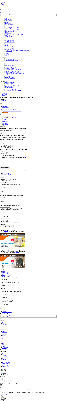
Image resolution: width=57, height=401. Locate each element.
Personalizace (3, 399)
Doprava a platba (4, 332)
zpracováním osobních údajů (8, 316)
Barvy (3, 173)
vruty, (9, 174)
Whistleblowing (4, 348)
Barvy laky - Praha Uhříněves (6, 360)
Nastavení (2, 394)
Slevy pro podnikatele (5, 333)
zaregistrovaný (6, 250)
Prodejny (3, 81)
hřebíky (11, 174)
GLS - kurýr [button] (2, 191)
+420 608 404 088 (5, 5)
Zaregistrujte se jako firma (6, 231)
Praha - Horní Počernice (5, 359)
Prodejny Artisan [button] (3, 197)
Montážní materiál (4, 93)
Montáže (3, 335)
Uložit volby (2, 400)
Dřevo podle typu (4, 321)
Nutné (2, 395)
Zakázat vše (2, 393)
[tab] (28, 177)
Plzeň (3, 358)
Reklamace (3, 345)
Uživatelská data (3, 398)
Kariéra (3, 3)
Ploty (3, 75)
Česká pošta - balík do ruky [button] (4, 182)
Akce (3, 80)
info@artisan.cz (14, 101)
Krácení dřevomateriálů (5, 337)
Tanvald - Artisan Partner (5, 365)
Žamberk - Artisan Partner (5, 366)
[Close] (0, 308)
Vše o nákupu (4, 2)
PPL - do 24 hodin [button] (3, 187)
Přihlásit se (1, 12)
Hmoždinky (3, 95)
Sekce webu (2, 320)
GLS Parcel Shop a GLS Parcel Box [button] (5, 218)
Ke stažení (3, 346)
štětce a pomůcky (7, 173)
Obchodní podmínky (5, 347)
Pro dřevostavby (4, 51)
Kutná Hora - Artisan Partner (6, 363)
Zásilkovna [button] (2, 201)
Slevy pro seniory (16, 252)
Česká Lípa (3, 354)
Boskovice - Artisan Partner (6, 362)
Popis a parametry (4, 106)
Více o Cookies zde (39, 390)
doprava (5, 280)
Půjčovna (3, 336)
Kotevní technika (4, 94)
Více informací (29, 389)
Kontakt (3, 4)
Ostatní (2, 341)
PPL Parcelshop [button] (3, 212)
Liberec (3, 357)
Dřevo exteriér (4, 44)
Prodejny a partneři (3, 351)
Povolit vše (5, 394)
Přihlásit (12, 315)
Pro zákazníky (2, 329)
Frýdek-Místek (4, 355)
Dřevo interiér (4, 37)
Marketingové (3, 397)
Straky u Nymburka (5, 361)
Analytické (2, 396)
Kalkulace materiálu (5, 338)
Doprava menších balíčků (5, 107)
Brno (3, 353)
